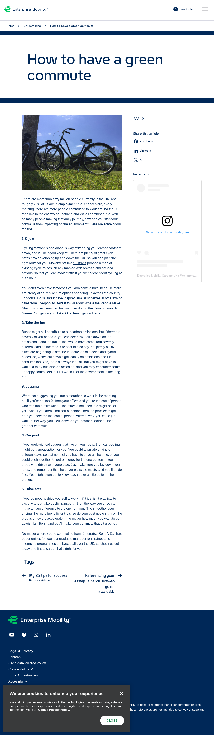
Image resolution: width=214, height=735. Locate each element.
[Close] (121, 693)
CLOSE (112, 720)
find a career (46, 548)
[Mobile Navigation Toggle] (205, 9)
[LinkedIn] (48, 634)
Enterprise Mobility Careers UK (157, 275)
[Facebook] (24, 634)
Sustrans (79, 263)
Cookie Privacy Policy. (54, 709)
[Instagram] (36, 634)
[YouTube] (11, 634)
